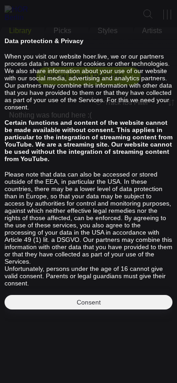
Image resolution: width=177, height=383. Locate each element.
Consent (89, 302)
